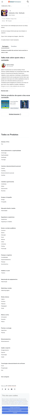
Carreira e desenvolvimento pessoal (11, 166)
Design (3, 199)
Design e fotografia (6, 197)
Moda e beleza (5, 297)
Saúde (2, 357)
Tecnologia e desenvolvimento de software (13, 363)
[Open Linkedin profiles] (8, 389)
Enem (2, 237)
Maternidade (4, 210)
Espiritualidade (4, 155)
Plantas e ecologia (6, 328)
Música (2, 321)
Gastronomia (4, 188)
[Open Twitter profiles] (5, 389)
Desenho (3, 319)
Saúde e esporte (5, 348)
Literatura (3, 244)
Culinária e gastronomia (7, 182)
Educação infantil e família (8, 208)
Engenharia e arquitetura (7, 217)
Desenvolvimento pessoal (7, 173)
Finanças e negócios (6, 255)
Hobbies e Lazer (5, 270)
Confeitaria (3, 184)
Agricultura (3, 330)
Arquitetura (4, 219)
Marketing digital (5, 290)
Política (3, 246)
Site (2, 370)
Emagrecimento (5, 350)
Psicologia (3, 248)
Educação (3, 235)
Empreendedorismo (6, 259)
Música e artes (5, 315)
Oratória (3, 175)
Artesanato (4, 317)
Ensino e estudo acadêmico (8, 228)
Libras (2, 242)
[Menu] (2, 2)
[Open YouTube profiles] (12, 389)
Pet (2, 144)
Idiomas (3, 239)
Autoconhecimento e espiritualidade (11, 150)
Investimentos (4, 264)
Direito (2, 232)
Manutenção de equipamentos (9, 279)
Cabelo (3, 299)
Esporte (3, 352)
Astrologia (3, 153)
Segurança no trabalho (6, 221)
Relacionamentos (6, 339)
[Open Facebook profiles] (2, 389)
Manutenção (4, 281)
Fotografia (3, 202)
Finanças (3, 262)
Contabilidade (4, 257)
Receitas (3, 191)
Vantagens (5, 46)
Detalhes (14, 46)
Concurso (3, 230)
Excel (2, 366)
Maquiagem (4, 306)
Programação (4, 368)
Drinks (2, 186)
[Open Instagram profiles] (15, 389)
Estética (3, 301)
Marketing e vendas (6, 288)
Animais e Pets (5, 142)
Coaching (3, 170)
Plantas (3, 332)
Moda (2, 308)
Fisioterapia (4, 354)
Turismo (3, 273)
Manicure (3, 304)
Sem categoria (5, 377)
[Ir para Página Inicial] (14, 2)
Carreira (3, 168)
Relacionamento (5, 341)
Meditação (3, 157)
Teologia (3, 159)
